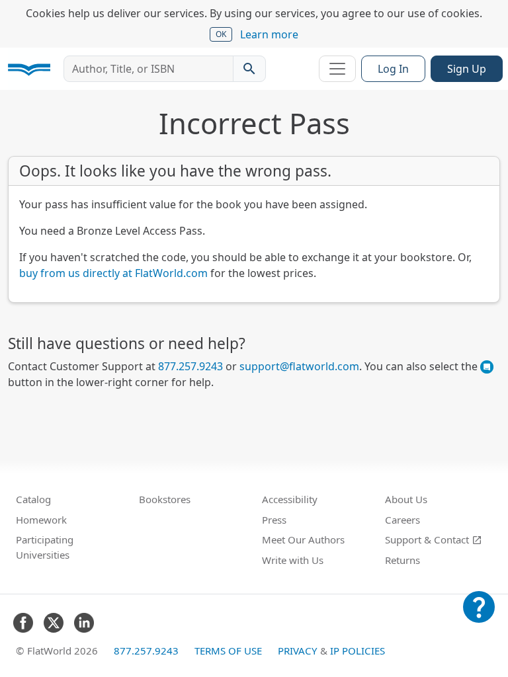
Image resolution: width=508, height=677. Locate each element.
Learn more (269, 34)
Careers (402, 519)
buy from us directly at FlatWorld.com (113, 273)
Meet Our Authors (303, 539)
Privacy (298, 650)
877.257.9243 (190, 366)
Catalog (33, 499)
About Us (406, 499)
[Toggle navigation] (337, 69)
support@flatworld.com (299, 366)
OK (221, 34)
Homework (41, 519)
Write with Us (292, 560)
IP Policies (357, 650)
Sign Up (466, 68)
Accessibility (290, 499)
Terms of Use (228, 650)
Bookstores (164, 499)
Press (274, 519)
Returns (402, 560)
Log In (393, 68)
